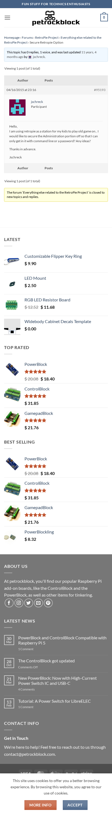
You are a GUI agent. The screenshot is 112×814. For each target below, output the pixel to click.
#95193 (99, 90)
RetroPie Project (46, 37)
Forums (27, 37)
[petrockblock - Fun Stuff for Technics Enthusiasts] (56, 17)
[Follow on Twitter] (28, 602)
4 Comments (34, 689)
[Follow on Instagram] (18, 602)
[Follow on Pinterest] (48, 602)
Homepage (12, 37)
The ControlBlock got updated (46, 660)
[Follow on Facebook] (9, 602)
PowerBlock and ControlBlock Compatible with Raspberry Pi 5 (62, 640)
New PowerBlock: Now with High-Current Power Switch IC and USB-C (57, 680)
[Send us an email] (38, 602)
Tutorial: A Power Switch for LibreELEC (54, 701)
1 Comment (34, 649)
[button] (7, 17)
